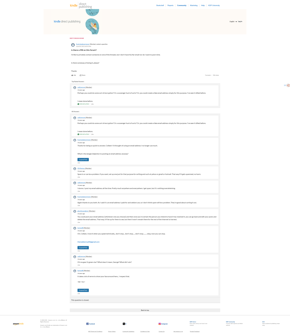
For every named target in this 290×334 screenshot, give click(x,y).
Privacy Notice (112, 331)
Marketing (193, 5)
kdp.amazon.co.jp (178, 331)
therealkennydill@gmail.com (88, 242)
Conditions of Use (145, 331)
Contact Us (161, 331)
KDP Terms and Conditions (95, 331)
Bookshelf (160, 5)
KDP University (214, 5)
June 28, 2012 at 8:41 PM (83, 46)
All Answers (75, 111)
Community (181, 5)
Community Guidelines (128, 331)
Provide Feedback (194, 331)
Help (203, 5)
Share (83, 75)
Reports (170, 5)
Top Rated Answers (78, 81)
